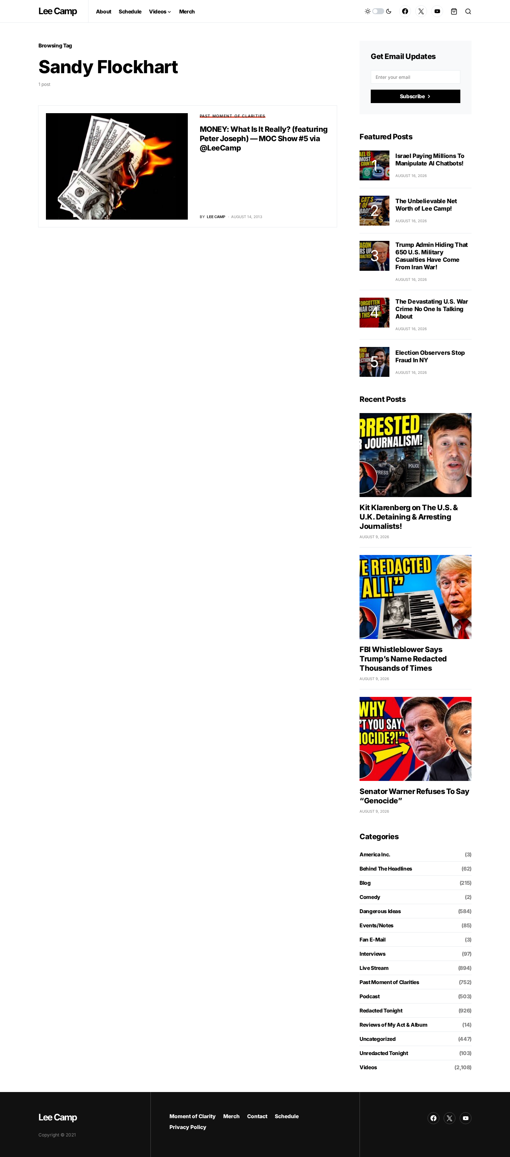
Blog (365, 883)
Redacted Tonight (381, 1010)
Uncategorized (377, 1039)
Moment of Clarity (193, 1116)
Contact (257, 1116)
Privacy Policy (188, 1127)
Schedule (287, 1116)
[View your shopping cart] (454, 11)
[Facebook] (405, 11)
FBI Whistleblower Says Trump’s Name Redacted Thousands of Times (403, 659)
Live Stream (374, 968)
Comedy (370, 897)
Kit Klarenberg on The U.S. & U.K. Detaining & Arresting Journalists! (409, 517)
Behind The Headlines (386, 868)
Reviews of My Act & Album (393, 1024)
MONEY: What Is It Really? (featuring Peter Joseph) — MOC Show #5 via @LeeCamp (264, 138)
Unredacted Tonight (384, 1053)
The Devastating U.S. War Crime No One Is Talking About (431, 309)
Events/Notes (377, 925)
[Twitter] (421, 11)
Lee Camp (57, 11)
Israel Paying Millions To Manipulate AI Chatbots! (429, 159)
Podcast (370, 996)
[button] (378, 11)
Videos (368, 1067)
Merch (231, 1116)
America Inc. (375, 854)
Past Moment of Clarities (232, 116)
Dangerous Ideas (380, 911)
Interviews (373, 953)
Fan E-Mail (373, 939)
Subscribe (412, 96)
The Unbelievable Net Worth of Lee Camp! (426, 204)
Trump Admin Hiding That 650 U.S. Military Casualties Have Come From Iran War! (431, 256)
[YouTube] (437, 11)
